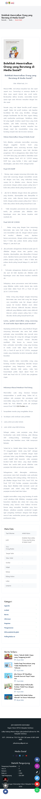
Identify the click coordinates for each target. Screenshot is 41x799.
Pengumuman (8, 628)
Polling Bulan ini (9, 637)
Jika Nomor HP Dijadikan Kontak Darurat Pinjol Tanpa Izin (24, 676)
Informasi (7, 619)
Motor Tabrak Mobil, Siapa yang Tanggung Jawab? (23, 656)
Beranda (3, 20)
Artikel (6, 610)
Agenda (7, 606)
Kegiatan (7, 623)
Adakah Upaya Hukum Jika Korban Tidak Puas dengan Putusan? (24, 687)
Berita (10, 20)
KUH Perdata (21, 406)
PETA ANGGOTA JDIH (11, 632)
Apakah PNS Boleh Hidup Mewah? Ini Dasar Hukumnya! (24, 696)
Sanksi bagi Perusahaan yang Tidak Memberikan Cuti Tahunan (24, 665)
